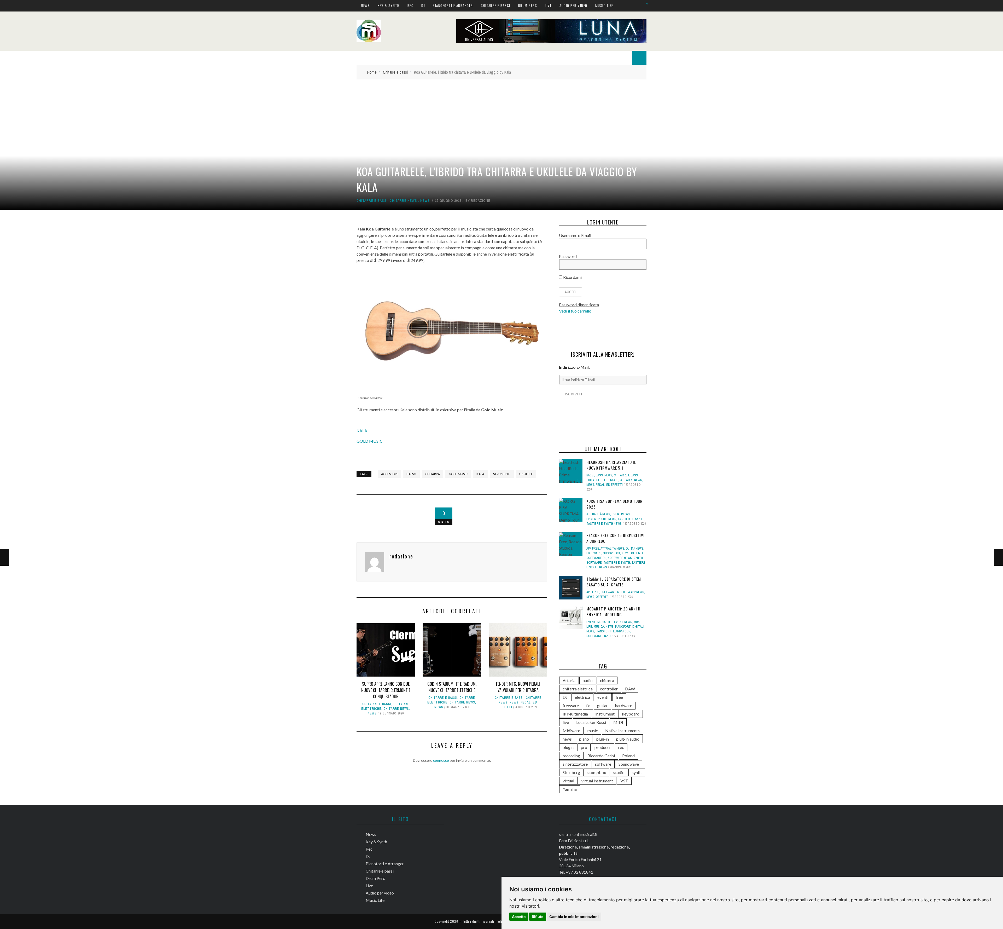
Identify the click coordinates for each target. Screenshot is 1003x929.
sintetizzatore (575, 763)
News (365, 5)
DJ (423, 5)
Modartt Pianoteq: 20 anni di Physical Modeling (614, 612)
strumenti (501, 474)
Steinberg (571, 772)
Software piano (598, 636)
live (566, 722)
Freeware (593, 553)
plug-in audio (627, 738)
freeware (571, 705)
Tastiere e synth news (604, 524)
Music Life (604, 5)
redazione (480, 200)
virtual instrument (597, 780)
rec (621, 747)
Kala (480, 474)
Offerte (637, 553)
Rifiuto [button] (538, 916)
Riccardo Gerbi (601, 755)
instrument (605, 713)
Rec (410, 5)
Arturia (569, 680)
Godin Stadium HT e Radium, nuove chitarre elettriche (451, 687)
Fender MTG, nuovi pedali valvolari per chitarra (518, 687)
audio (588, 680)
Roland (628, 755)
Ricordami (572, 277)
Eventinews (621, 514)
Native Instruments (622, 730)
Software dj (596, 558)
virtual (568, 780)
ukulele (526, 474)
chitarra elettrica (578, 688)
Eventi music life (599, 622)
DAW (630, 688)
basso (411, 474)
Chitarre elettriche (602, 480)
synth (637, 772)
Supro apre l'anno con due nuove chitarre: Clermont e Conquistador (385, 690)
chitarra (432, 474)
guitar (602, 705)
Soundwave (629, 763)
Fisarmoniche (596, 519)
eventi (602, 697)
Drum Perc (527, 5)
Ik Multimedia (575, 713)
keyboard (630, 713)
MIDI (618, 722)
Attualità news (598, 514)
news (567, 738)
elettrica (582, 697)
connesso (441, 760)
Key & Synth (389, 5)
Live (548, 5)
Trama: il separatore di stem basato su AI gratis (613, 582)
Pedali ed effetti (609, 485)
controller (609, 688)
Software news (620, 558)
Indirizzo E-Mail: (574, 367)
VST (624, 780)
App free (592, 548)
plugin (568, 747)
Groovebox (611, 553)
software (603, 763)
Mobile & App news (630, 592)
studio (619, 772)
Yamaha (570, 789)
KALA (362, 430)
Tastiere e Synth (631, 519)
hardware (623, 705)
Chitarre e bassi (495, 5)
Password (568, 256)
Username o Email (575, 235)
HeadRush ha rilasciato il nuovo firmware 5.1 (611, 465)
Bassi (590, 475)
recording (571, 755)
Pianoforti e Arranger (453, 5)
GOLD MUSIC (370, 440)
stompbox (596, 772)
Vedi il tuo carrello (575, 310)
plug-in (602, 738)
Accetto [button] (519, 916)
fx (588, 705)
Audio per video (573, 5)
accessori (389, 474)
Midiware (571, 730)
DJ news (637, 548)
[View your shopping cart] (644, 5)
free (619, 697)
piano (584, 738)
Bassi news (604, 475)
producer (602, 747)
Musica (599, 627)
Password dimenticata (579, 304)
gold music (458, 474)
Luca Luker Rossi (591, 722)
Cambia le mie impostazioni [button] (574, 916)
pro (584, 747)
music (592, 730)
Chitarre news (403, 200)
